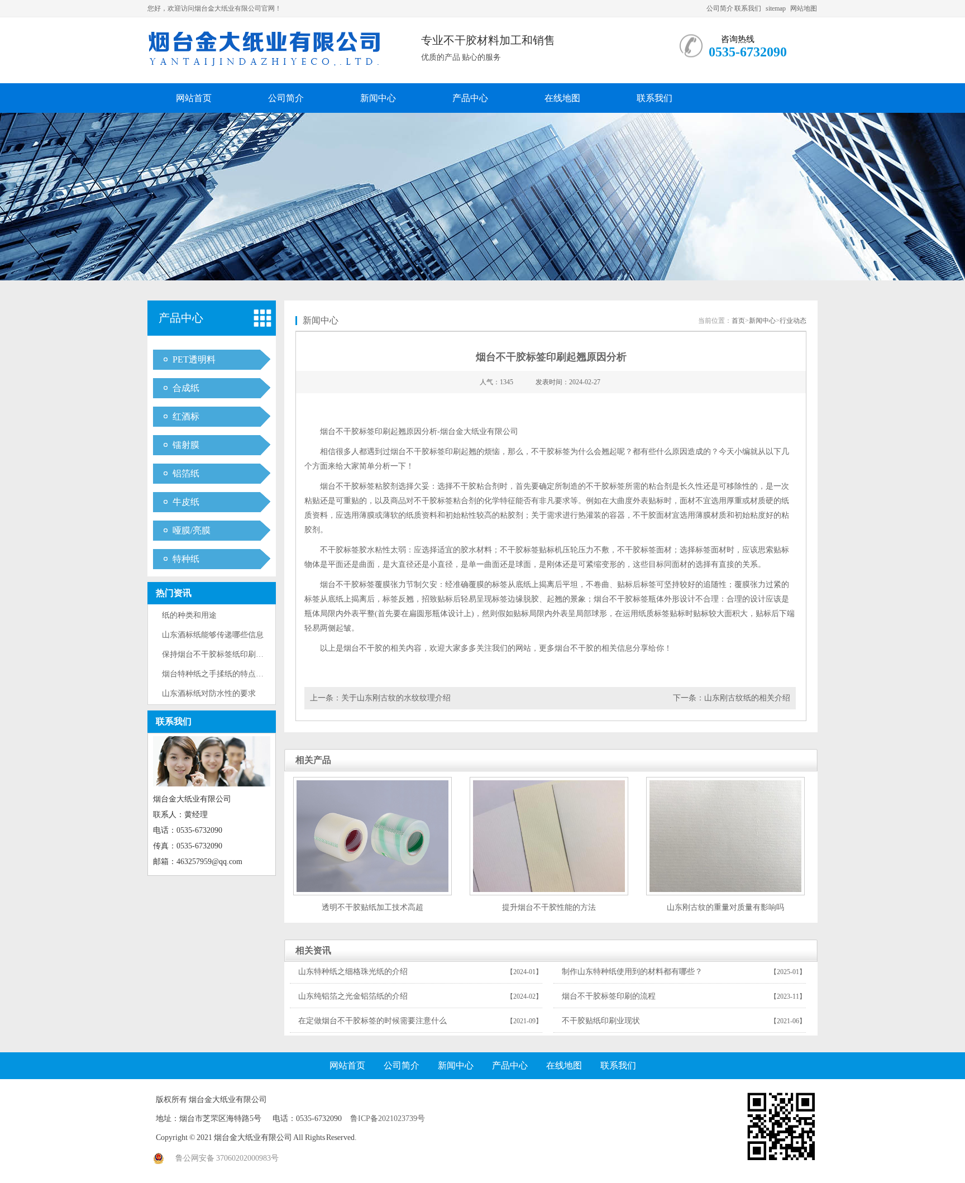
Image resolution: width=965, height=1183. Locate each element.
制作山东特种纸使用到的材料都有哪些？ (632, 971)
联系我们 (747, 8)
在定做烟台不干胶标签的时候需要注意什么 (372, 1021)
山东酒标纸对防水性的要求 (209, 693)
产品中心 (470, 98)
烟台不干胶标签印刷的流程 (609, 996)
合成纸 (186, 388)
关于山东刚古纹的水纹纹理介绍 (396, 698)
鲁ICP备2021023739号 (387, 1118)
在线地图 (562, 98)
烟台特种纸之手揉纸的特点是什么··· (225, 674)
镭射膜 (186, 445)
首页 (738, 321)
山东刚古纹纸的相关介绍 (747, 698)
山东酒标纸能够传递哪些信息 (213, 635)
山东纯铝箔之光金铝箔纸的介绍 (353, 996)
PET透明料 (194, 359)
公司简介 (719, 8)
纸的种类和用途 (189, 615)
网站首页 (194, 98)
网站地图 (803, 8)
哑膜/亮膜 (192, 530)
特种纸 (186, 559)
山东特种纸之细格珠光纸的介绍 (353, 971)
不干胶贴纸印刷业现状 (601, 1021)
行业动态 (793, 321)
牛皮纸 (186, 502)
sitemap (776, 8)
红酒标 (186, 416)
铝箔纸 (186, 473)
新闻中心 (378, 98)
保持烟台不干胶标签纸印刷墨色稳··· (225, 654)
